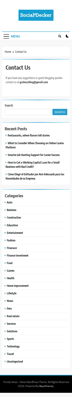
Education (12, 225)
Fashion (11, 240)
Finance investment (17, 255)
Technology (13, 346)
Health (10, 278)
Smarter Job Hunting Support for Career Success (34, 155)
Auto (9, 202)
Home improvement (18, 285)
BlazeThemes (46, 386)
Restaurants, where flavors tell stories (29, 135)
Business (11, 210)
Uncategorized (15, 361)
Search (9, 105)
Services (11, 323)
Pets (9, 308)
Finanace (12, 248)
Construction (14, 217)
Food (9, 263)
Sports (10, 339)
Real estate (13, 316)
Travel (10, 354)
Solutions (12, 331)
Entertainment (15, 233)
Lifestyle (11, 293)
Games (10, 270)
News (10, 301)
